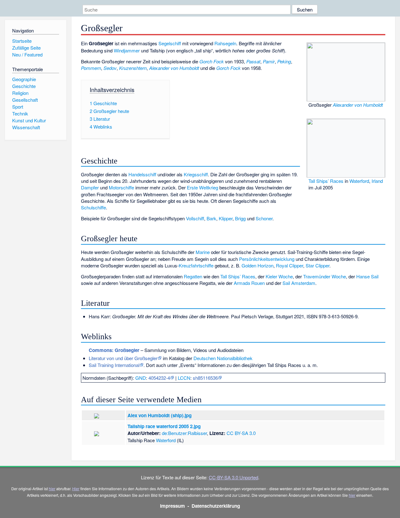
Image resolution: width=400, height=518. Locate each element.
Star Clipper (317, 265)
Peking (284, 61)
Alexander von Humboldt (358, 104)
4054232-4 (159, 377)
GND (140, 377)
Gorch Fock (211, 61)
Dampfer (90, 187)
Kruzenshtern (133, 68)
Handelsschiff (142, 174)
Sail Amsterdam (298, 283)
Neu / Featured (27, 54)
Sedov (110, 68)
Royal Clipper (289, 265)
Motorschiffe (121, 187)
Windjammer (127, 50)
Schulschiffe (93, 207)
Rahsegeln (225, 43)
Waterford (359, 181)
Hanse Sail (367, 276)
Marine (203, 252)
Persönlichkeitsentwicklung (266, 259)
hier (52, 488)
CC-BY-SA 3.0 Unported (233, 477)
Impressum (172, 505)
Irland (377, 181)
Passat (253, 61)
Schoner (264, 218)
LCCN (184, 377)
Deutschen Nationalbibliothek (222, 358)
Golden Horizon (257, 265)
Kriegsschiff (196, 174)
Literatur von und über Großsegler (123, 358)
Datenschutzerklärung (216, 505)
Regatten (193, 276)
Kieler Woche (279, 276)
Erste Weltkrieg (202, 187)
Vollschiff (195, 218)
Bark (211, 218)
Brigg (240, 218)
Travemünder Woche (324, 276)
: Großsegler (114, 350)
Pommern (91, 68)
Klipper (225, 218)
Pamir (269, 61)
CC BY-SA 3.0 (241, 433)
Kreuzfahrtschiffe (196, 265)
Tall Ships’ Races (325, 181)
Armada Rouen (249, 283)
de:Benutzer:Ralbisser (184, 433)
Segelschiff (169, 43)
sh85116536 (205, 377)
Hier (75, 488)
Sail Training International (114, 365)
